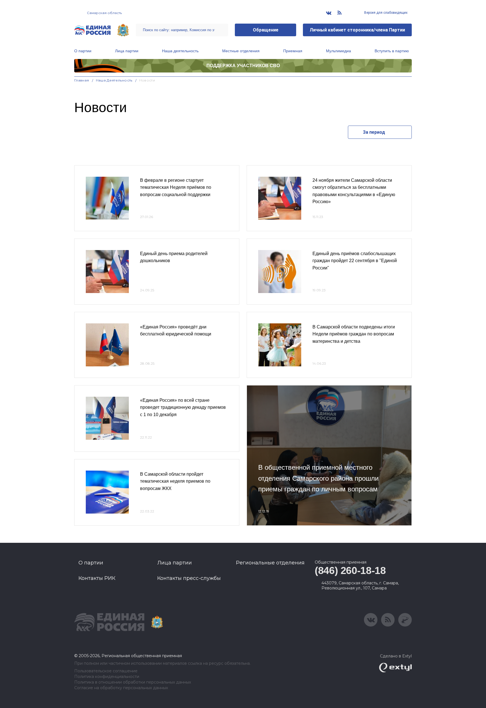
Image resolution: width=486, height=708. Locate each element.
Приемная (292, 51)
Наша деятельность (180, 51)
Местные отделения (241, 51)
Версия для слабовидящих (385, 13)
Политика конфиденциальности (106, 676)
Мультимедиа (338, 51)
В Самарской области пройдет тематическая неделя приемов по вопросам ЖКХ (175, 481)
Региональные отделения (270, 563)
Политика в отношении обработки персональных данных (132, 682)
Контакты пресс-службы (189, 578)
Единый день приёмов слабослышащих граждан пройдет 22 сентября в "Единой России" (354, 260)
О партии (82, 51)
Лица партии (126, 51)
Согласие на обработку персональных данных (121, 688)
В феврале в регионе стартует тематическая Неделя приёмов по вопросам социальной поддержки (175, 187)
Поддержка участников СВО (243, 65)
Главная (81, 80)
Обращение (265, 30)
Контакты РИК (96, 578)
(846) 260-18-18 (350, 570)
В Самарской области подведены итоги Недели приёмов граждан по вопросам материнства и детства (353, 334)
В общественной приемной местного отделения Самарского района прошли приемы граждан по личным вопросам (318, 478)
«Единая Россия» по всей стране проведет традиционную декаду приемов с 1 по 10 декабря (183, 407)
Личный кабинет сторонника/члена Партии (357, 30)
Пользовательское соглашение (106, 671)
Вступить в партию (392, 51)
